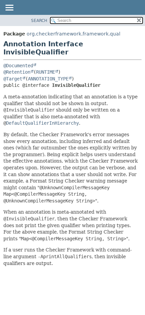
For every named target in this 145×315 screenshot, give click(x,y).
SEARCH (39, 20)
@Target (12, 78)
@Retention (16, 72)
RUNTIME (45, 72)
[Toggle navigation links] (9, 8)
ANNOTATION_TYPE (48, 78)
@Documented (18, 65)
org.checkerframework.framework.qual (73, 34)
